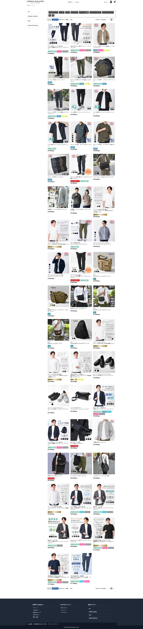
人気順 (71, 19)
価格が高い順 (61, 19)
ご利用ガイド (36, 610)
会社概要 (30, 624)
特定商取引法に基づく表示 (40, 624)
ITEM (76, 2)
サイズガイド (64, 612)
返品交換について (37, 612)
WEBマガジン (64, 608)
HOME (28, 5)
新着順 (67, 19)
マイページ (35, 608)
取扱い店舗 (35, 617)
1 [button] (109, 19)
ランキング (63, 610)
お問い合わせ (36, 614)
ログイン (106, 2)
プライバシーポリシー (53, 624)
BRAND (70, 2)
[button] (108, 20)
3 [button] (113, 19)
